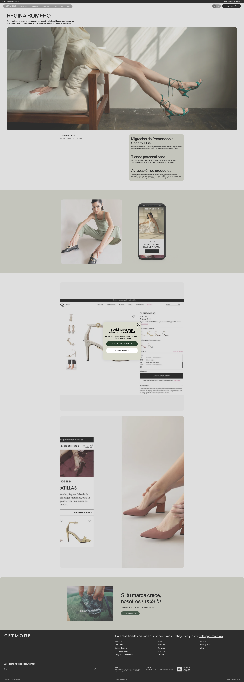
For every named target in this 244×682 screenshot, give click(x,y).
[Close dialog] (138, 325)
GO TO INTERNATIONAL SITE (122, 344)
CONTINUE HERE (122, 350)
